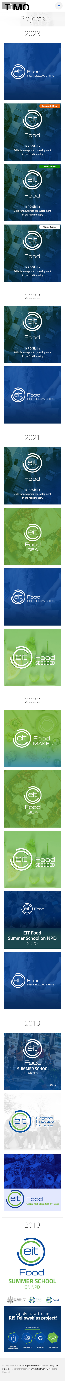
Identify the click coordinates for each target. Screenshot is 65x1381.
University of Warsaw (39, 1369)
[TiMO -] (16, 6)
